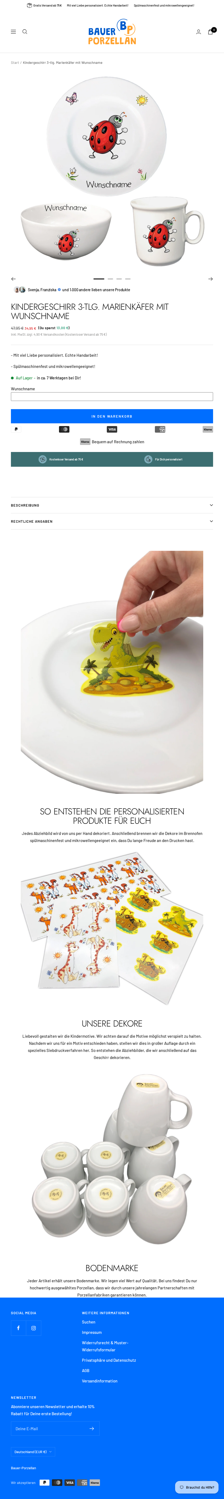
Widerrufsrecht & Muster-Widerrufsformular (105, 1346)
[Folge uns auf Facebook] (18, 1328)
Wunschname (23, 388)
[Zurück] (13, 279)
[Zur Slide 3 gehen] (119, 278)
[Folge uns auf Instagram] (33, 1328)
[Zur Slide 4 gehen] (128, 278)
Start (15, 62)
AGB (85, 1370)
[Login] (198, 31)
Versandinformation (99, 1380)
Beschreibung (25, 505)
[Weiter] (210, 279)
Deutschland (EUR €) (30, 1452)
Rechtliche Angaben (32, 521)
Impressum (92, 1332)
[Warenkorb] (210, 31)
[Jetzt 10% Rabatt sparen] (92, 1428)
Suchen (88, 1321)
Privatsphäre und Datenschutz (109, 1360)
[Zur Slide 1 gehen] (98, 278)
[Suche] (24, 31)
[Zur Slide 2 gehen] (110, 278)
